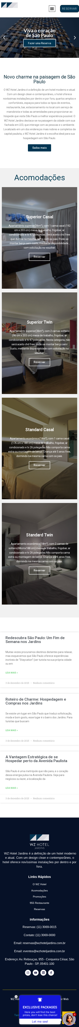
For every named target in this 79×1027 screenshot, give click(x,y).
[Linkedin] (43, 973)
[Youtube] (36, 973)
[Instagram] (28, 973)
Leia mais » (12, 672)
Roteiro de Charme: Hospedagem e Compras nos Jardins (36, 701)
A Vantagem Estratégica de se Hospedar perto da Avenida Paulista (36, 759)
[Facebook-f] (51, 973)
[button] (52, 8)
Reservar (39, 256)
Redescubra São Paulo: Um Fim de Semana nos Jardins (35, 640)
